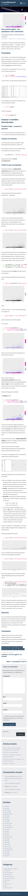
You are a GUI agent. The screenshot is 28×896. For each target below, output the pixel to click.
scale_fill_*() (15, 649)
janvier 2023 (7, 846)
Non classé (4, 36)
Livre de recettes (9, 872)
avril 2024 (7, 834)
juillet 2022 (7, 853)
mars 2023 (7, 842)
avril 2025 (7, 819)
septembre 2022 (9, 850)
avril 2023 (7, 840)
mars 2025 (7, 821)
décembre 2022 (8, 848)
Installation (7, 870)
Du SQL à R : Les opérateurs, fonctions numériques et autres (13, 778)
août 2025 (7, 816)
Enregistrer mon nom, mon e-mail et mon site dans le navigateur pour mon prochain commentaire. (13, 718)
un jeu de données (16, 59)
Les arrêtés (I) (17, 783)
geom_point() (19, 647)
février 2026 (7, 810)
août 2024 (7, 829)
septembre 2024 (9, 827)
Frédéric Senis (12, 38)
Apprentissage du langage (7, 34)
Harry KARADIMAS (9, 776)
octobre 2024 (8, 825)
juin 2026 (7, 806)
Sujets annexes (8, 887)
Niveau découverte (9, 876)
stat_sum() (22, 649)
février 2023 (7, 844)
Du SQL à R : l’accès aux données (10, 752)
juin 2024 (7, 831)
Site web (5, 709)
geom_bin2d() (5, 647)
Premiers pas (8, 883)
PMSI (6, 882)
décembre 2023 (8, 836)
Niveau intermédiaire (19, 34)
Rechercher (6, 731)
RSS (6, 885)
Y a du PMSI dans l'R (8, 2)
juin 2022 (7, 855)
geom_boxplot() (12, 647)
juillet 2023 (7, 838)
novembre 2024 (8, 823)
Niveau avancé (8, 874)
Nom (4, 696)
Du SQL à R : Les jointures (9, 763)
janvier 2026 (7, 812)
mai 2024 (7, 833)
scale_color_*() (9, 649)
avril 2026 (7, 808)
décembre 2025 (8, 814)
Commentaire (6, 676)
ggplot (3, 649)
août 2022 (7, 852)
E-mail (5, 703)
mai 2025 (7, 817)
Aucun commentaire (21, 38)
